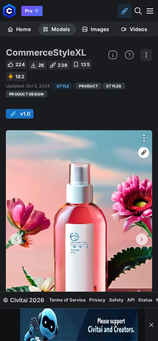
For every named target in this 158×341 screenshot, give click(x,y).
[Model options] (146, 55)
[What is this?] (112, 54)
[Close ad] (151, 324)
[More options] (144, 138)
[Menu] (150, 11)
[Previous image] (16, 239)
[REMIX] (143, 152)
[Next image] (142, 239)
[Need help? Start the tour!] (129, 55)
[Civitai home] (9, 11)
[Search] (138, 11)
